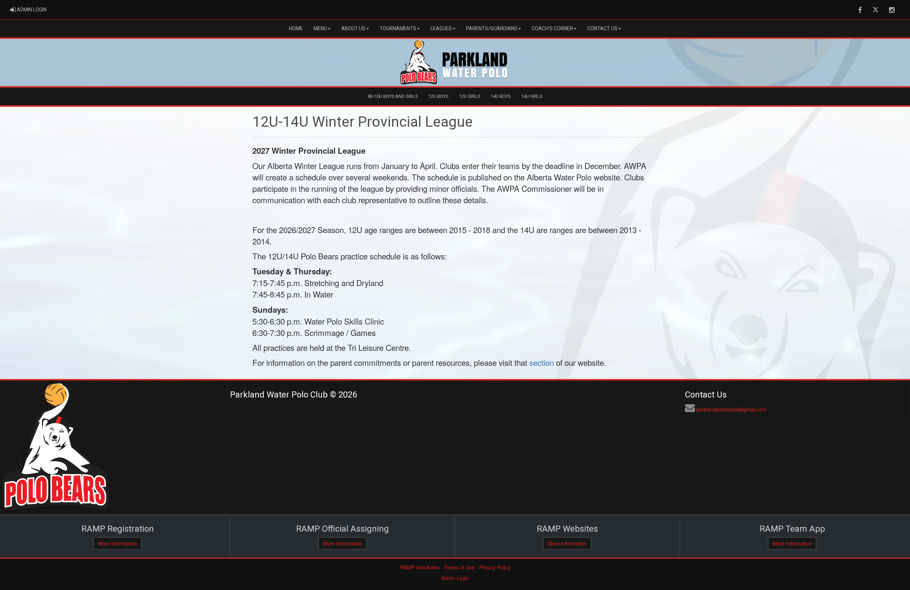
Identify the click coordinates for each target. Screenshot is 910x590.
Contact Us (602, 28)
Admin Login (455, 577)
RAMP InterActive (420, 567)
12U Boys (438, 96)
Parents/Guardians (492, 28)
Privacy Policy (494, 567)
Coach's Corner (552, 28)
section (541, 362)
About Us (353, 28)
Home (296, 28)
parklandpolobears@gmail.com (731, 409)
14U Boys (500, 96)
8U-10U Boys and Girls (393, 96)
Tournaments (398, 28)
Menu (320, 28)
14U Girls (531, 96)
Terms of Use (459, 567)
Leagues (441, 28)
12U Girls (469, 96)
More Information (117, 543)
